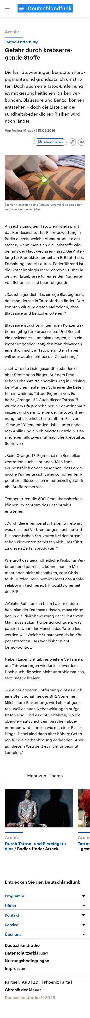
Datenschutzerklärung (26, 952)
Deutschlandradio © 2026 (30, 997)
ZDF (38, 982)
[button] (7, 8)
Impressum (16, 968)
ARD (27, 982)
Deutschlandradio (22, 945)
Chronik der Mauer (23, 989)
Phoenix (52, 982)
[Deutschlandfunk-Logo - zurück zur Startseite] (45, 8)
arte (67, 982)
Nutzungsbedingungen (27, 960)
